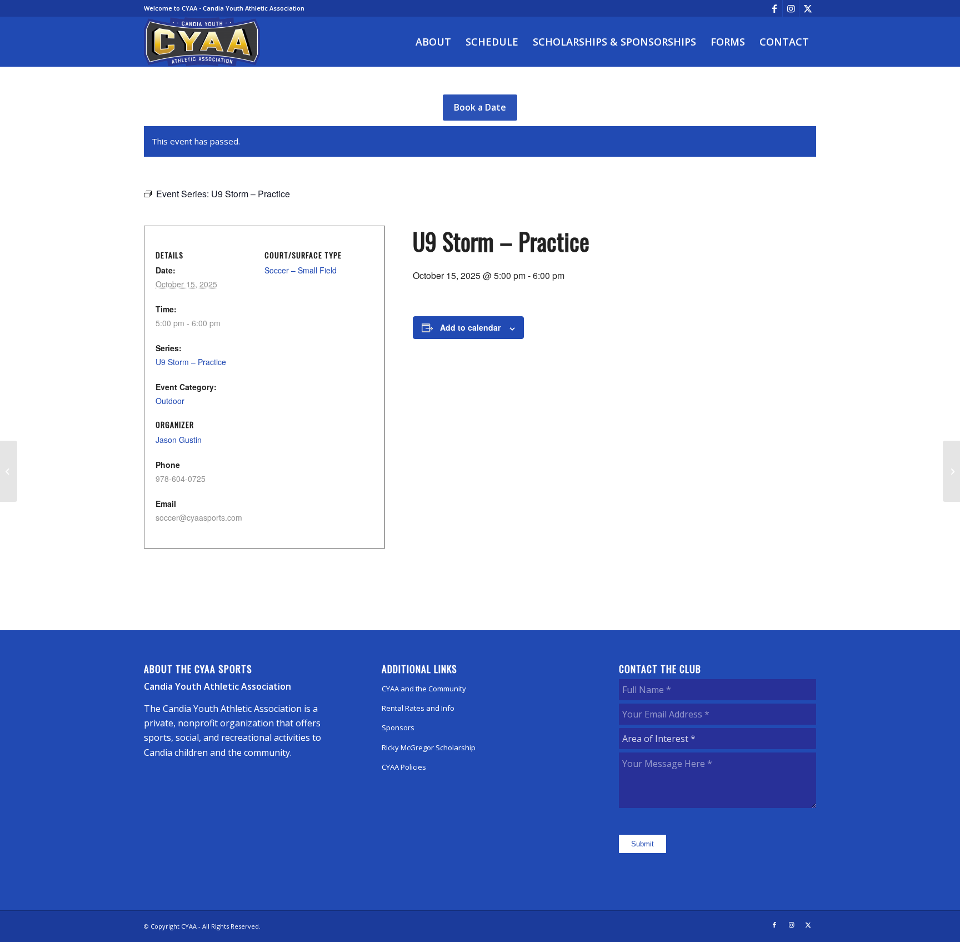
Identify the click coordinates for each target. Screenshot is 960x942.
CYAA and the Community (424, 689)
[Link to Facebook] (774, 8)
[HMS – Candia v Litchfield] (8, 471)
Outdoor (170, 400)
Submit (642, 844)
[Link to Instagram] (791, 8)
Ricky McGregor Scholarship (429, 747)
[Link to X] (807, 8)
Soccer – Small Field (300, 270)
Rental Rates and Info (418, 708)
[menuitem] (433, 41)
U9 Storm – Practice (191, 361)
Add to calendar (470, 327)
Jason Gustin (179, 439)
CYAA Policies (404, 767)
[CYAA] (202, 41)
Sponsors (398, 727)
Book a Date (480, 107)
